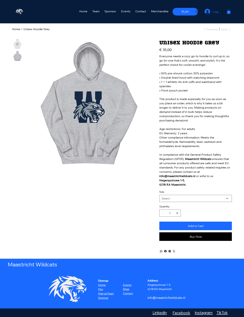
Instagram (204, 312)
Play (100, 289)
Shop (126, 289)
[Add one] (177, 213)
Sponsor (103, 298)
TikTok (222, 312)
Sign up (102, 293)
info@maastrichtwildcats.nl (166, 298)
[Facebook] (165, 251)
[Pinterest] (169, 251)
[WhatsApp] (161, 251)
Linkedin (160, 312)
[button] (229, 11)
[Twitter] (174, 251)
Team (110, 293)
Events (127, 285)
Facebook (181, 312)
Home (102, 285)
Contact (128, 293)
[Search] (197, 12)
